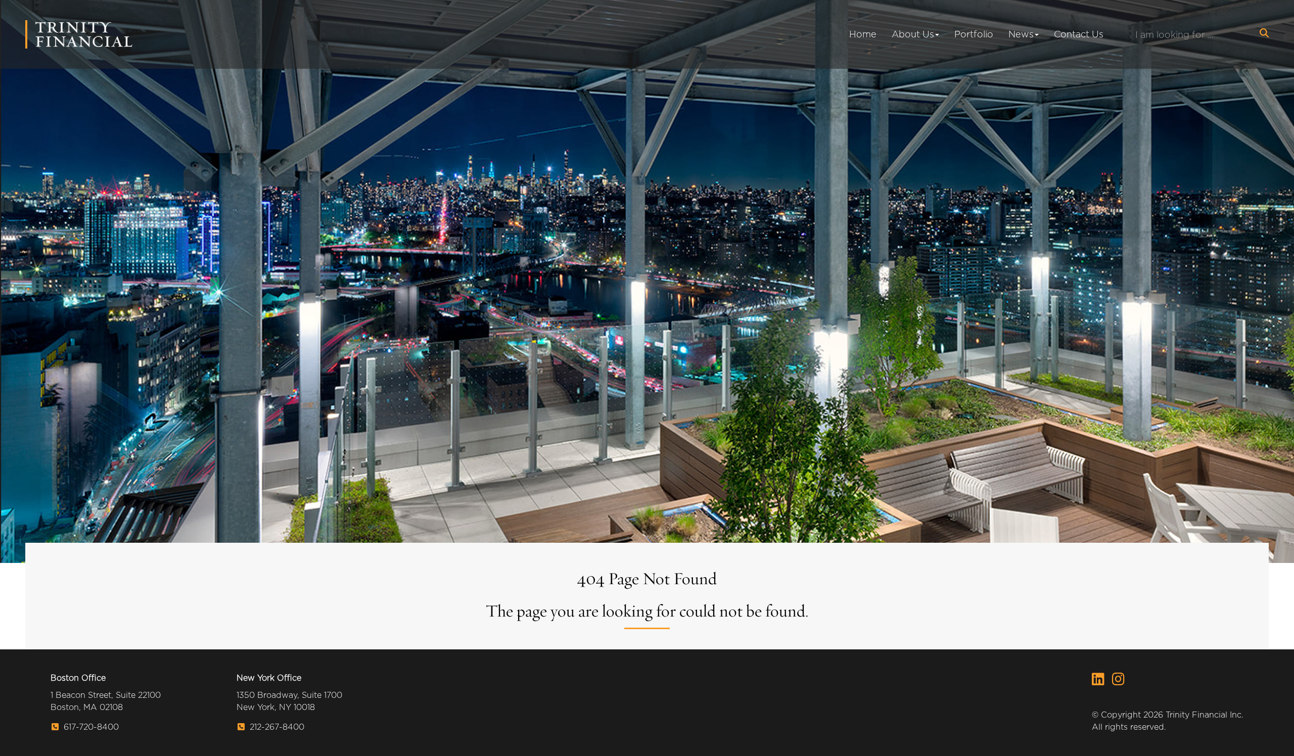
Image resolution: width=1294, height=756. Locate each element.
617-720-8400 (90, 727)
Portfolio (973, 34)
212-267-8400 (275, 727)
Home (862, 34)
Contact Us (1078, 34)
